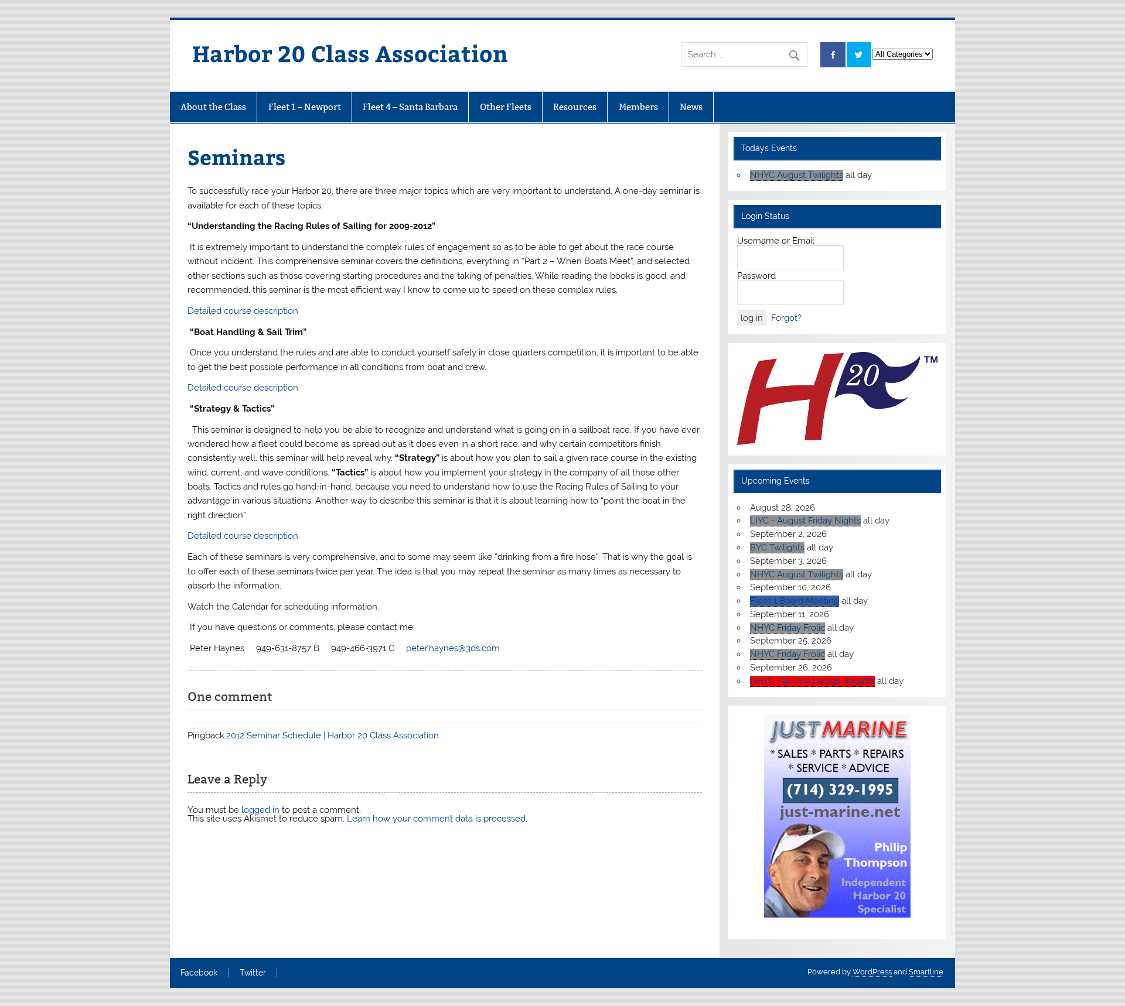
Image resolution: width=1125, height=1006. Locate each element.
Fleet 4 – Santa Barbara (410, 106)
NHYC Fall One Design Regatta (812, 681)
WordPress (872, 971)
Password (756, 276)
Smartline (926, 971)
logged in (260, 810)
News (691, 106)
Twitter (253, 973)
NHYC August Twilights (796, 175)
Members (638, 106)
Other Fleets (505, 106)
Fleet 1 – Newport (304, 106)
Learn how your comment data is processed (436, 818)
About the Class (213, 106)
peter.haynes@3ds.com (453, 648)
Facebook (198, 973)
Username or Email (775, 240)
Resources (574, 106)
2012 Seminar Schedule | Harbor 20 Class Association (332, 735)
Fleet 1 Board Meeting (794, 601)
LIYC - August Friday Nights (805, 520)
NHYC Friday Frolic (787, 627)
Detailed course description (243, 311)
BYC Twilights (777, 547)
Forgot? (786, 318)
